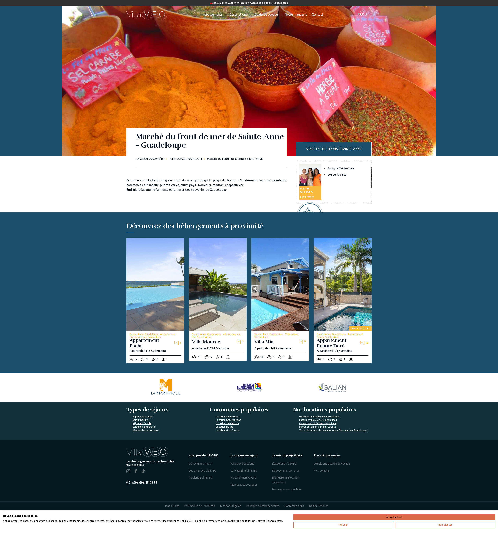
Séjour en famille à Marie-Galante (317, 426)
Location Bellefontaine (228, 420)
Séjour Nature (140, 420)
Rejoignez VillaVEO (200, 477)
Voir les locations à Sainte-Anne (333, 149)
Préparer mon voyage (243, 477)
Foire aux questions (242, 463)
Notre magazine (296, 14)
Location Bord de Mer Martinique (317, 423)
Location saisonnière (150, 158)
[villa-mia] (280, 299)
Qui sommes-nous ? (201, 463)
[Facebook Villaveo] (136, 471)
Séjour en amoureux (144, 426)
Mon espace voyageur (244, 484)
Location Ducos (224, 426)
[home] (146, 14)
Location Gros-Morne (227, 430)
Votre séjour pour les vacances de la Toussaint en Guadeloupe (333, 430)
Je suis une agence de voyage (332, 463)
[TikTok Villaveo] (143, 471)
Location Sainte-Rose (227, 416)
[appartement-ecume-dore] (343, 300)
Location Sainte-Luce (227, 423)
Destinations (238, 14)
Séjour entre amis (142, 416)
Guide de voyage (266, 14)
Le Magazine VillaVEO (244, 470)
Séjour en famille (142, 423)
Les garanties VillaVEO (202, 470)
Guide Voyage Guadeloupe (186, 158)
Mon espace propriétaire (287, 489)
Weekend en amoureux (145, 430)
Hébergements (212, 14)
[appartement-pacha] (155, 300)
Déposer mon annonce (286, 470)
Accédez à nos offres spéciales (269, 3)
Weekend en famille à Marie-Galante (319, 416)
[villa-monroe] (218, 299)
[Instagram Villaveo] (128, 471)
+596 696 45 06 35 (144, 482)
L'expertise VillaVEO (284, 463)
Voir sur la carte (337, 174)
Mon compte (321, 470)
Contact (317, 14)
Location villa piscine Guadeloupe (317, 420)
